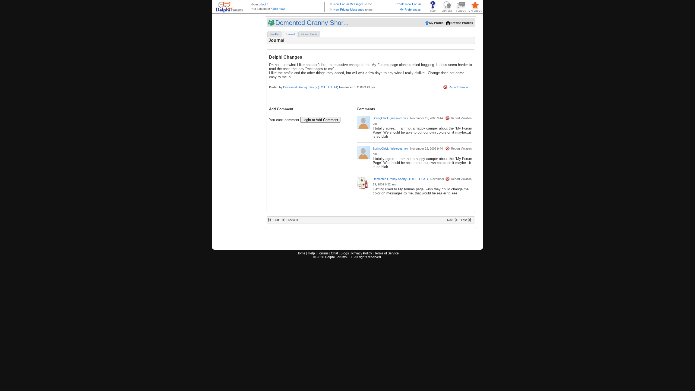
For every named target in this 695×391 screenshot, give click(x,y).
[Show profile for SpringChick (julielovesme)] (363, 121)
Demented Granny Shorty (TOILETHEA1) (310, 87)
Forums (322, 253)
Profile (274, 34)
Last (464, 220)
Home (300, 253)
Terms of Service (386, 253)
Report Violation (459, 87)
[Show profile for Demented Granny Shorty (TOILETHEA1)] (363, 182)
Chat (334, 253)
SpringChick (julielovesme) (390, 118)
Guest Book (309, 34)
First (276, 220)
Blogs (344, 253)
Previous (292, 220)
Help (311, 253)
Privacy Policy (361, 253)
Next (450, 220)
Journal (290, 34)
